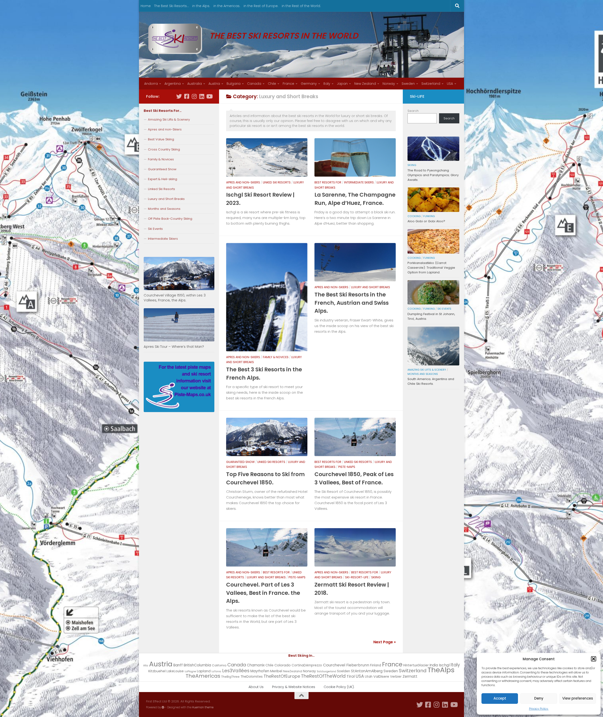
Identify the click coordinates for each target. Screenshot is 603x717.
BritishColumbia (197, 665)
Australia (194, 83)
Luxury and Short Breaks (370, 287)
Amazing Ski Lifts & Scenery (169, 119)
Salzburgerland (326, 671)
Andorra (151, 83)
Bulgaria (233, 83)
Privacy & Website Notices (293, 687)
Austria (214, 83)
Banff (178, 665)
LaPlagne (190, 671)
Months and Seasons (164, 209)
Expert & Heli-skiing (162, 179)
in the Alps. (201, 6)
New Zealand (365, 83)
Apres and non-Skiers (243, 182)
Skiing (376, 577)
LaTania (216, 671)
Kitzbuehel (157, 671)
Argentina (172, 83)
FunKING (429, 216)
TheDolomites (251, 676)
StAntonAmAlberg (367, 670)
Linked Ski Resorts (277, 182)
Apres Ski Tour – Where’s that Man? (174, 346)
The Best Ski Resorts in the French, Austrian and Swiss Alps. (351, 303)
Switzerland (430, 83)
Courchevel (334, 665)
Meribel (276, 671)
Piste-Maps (346, 467)
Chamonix (256, 665)
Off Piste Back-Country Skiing (170, 218)
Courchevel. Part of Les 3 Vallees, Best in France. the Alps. (263, 593)
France (288, 83)
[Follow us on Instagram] (194, 96)
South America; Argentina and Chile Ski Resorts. (430, 381)
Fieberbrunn (357, 665)
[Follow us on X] (179, 96)
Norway (389, 83)
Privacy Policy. (539, 709)
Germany (309, 83)
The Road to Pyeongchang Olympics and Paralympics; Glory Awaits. (433, 175)
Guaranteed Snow (240, 462)
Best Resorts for (327, 182)
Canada (254, 83)
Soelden (343, 671)
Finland (375, 665)
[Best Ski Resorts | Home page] (175, 39)
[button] (593, 658)
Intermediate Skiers (359, 182)
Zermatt (410, 676)
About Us (256, 687)
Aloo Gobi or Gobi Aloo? (426, 221)
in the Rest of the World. (301, 6)
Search (413, 111)
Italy (326, 83)
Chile (272, 83)
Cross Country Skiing (164, 149)
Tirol (350, 676)
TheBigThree (230, 677)
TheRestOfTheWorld (323, 676)
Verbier (396, 676)
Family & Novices (276, 357)
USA (450, 83)
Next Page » (384, 642)
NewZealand (292, 671)
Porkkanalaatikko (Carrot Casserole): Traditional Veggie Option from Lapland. (431, 268)
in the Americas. (226, 6)
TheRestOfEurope (282, 676)
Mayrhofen (259, 670)
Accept (499, 698)
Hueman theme (202, 707)
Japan (342, 83)
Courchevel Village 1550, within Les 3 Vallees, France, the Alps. (175, 298)
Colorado (282, 665)
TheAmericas (203, 676)
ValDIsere (381, 676)
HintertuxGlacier (416, 665)
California (219, 665)
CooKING (414, 216)
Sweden (408, 83)
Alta (145, 665)
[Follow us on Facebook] (186, 96)
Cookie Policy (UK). (339, 687)
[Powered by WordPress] (163, 707)
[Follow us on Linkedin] (201, 96)
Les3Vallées (235, 670)
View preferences (577, 698)
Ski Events (155, 229)
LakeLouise (175, 671)
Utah (368, 676)
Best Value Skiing (161, 139)
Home (146, 6)
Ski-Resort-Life (356, 577)
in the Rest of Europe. (261, 6)
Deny (538, 698)
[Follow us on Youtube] (209, 96)
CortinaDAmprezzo (307, 665)
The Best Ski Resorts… (171, 6)
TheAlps (441, 670)
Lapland (204, 671)
